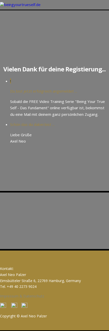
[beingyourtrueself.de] (20, 4)
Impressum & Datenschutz (22, 296)
